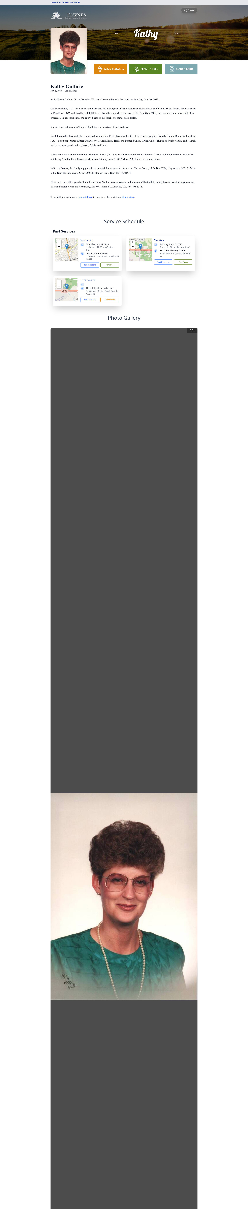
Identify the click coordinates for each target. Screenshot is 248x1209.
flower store (128, 197)
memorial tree (85, 197)
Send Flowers (110, 299)
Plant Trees (109, 265)
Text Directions (90, 265)
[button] (67, 247)
